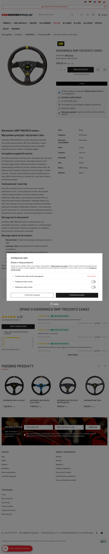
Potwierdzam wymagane (32, 295)
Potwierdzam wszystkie (77, 295)
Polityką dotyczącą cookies (59, 266)
